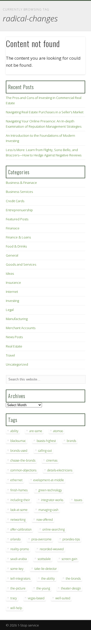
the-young (43, 588)
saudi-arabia (18, 559)
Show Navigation (73, 45)
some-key (17, 569)
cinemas (51, 460)
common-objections (23, 470)
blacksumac (18, 441)
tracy (13, 598)
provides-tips (71, 539)
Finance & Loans (18, 237)
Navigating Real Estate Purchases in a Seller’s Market (44, 112)
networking (18, 519)
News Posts (14, 337)
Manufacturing (17, 319)
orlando (15, 539)
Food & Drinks (16, 246)
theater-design (71, 588)
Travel (10, 355)
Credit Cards (15, 201)
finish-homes (19, 490)
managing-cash (48, 510)
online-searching (53, 529)
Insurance (13, 282)
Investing (12, 300)
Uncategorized (17, 364)
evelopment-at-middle (48, 480)
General (12, 255)
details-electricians (59, 470)
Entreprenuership (19, 210)
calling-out (45, 450)
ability (14, 431)
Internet (12, 291)
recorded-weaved (52, 549)
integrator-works (52, 500)
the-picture (18, 588)
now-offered (44, 519)
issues (78, 500)
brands (71, 441)
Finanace (12, 228)
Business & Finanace (21, 182)
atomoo (58, 431)
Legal (10, 309)
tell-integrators (20, 578)
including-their (20, 500)
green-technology (50, 490)
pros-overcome (41, 539)
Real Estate (14, 346)
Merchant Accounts (20, 328)
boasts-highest (46, 441)
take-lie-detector (45, 569)
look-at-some (19, 510)
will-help (16, 608)
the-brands (73, 578)
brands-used (18, 450)
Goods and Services (21, 264)
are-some (35, 431)
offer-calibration (21, 529)
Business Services (19, 191)
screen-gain (69, 559)
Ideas (10, 273)
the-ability (48, 578)
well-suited (62, 598)
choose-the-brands (22, 460)
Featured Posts (17, 219)
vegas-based (36, 598)
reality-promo (19, 549)
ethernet (16, 480)
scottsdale (44, 559)
